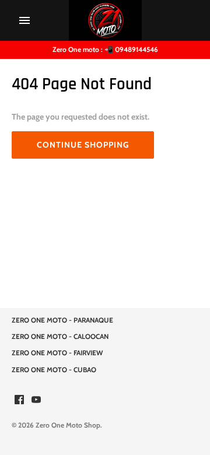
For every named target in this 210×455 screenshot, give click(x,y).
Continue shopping (83, 144)
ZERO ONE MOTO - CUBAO (54, 370)
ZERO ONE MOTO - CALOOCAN (60, 336)
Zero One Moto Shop (68, 425)
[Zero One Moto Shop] (105, 20)
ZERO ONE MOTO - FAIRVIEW (57, 353)
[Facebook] (19, 400)
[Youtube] (36, 400)
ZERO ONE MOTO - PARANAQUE (62, 320)
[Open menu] (24, 20)
